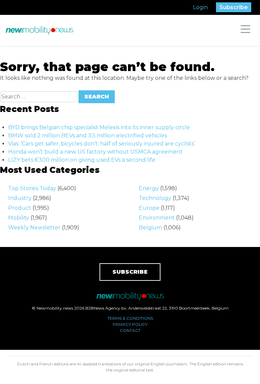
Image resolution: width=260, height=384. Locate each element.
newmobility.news (39, 30)
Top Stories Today (32, 188)
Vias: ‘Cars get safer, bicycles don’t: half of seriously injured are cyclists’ (101, 143)
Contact (130, 330)
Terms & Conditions (130, 318)
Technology (155, 198)
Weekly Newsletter (34, 227)
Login (200, 7)
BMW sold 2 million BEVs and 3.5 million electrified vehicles (87, 135)
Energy (149, 188)
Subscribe (233, 7)
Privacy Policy (130, 324)
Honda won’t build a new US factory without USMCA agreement (95, 152)
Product (19, 208)
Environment (157, 217)
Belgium (150, 227)
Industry (19, 198)
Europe (149, 208)
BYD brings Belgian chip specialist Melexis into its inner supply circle (99, 127)
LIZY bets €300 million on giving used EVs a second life (81, 160)
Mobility (18, 217)
